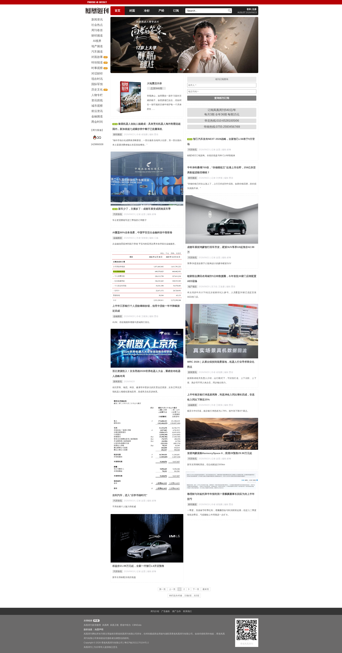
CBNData (136, 625)
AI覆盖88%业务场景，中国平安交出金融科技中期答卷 (142, 232)
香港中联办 (125, 625)
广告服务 (165, 611)
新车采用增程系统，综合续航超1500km (206, 464)
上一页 (172, 589)
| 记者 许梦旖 (216, 178)
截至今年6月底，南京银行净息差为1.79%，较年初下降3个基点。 (218, 411)
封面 (132, 10)
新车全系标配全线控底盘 (124, 577)
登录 (249, 9)
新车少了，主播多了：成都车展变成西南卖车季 (144, 208)
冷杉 (147, 10)
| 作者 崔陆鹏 (141, 134)
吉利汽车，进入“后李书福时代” (129, 495)
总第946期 (156, 88)
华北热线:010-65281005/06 (221, 120)
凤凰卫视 (114, 625)
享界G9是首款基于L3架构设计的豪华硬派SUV (209, 263)
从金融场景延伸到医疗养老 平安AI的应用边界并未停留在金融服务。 (144, 244)
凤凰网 (105, 625)
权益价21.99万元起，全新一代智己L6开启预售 (138, 565)
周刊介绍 (155, 611)
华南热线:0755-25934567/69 (222, 126)
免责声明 (99, 629)
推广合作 (176, 611)
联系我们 (187, 611)
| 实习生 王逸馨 (217, 286)
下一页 (196, 589)
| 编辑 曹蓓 (153, 134)
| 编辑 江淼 (153, 238)
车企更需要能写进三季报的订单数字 (129, 220)
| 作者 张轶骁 (141, 238)
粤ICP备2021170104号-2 (136, 642)
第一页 (162, 589)
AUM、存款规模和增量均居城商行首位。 (131, 322)
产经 (161, 10)
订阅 (176, 10)
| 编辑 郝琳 (226, 149)
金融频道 (117, 238)
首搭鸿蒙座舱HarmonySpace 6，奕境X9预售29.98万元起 (219, 453)
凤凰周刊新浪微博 (92, 625)
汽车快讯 (192, 149)
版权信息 (88, 629)
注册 (254, 9)
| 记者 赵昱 (215, 149)
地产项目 (192, 286)
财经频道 (117, 134)
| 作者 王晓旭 (141, 316)
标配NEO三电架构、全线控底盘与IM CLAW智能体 (211, 155)
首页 (117, 10)
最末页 (206, 589)
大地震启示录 (154, 83)
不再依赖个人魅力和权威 (124, 506)
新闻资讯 (192, 372)
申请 (96, 620)
